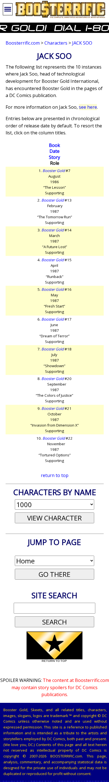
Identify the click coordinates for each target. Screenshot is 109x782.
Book (54, 145)
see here (88, 107)
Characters (55, 43)
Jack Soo (82, 43)
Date (54, 151)
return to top (54, 475)
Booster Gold (53, 170)
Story (54, 157)
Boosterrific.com (23, 43)
